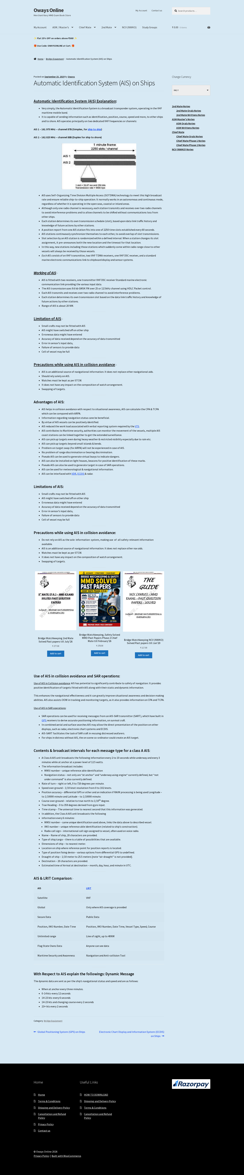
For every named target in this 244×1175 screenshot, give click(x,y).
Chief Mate (85, 27)
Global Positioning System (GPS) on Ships (61, 1032)
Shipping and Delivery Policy (54, 1107)
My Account (141, 10)
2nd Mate (106, 27)
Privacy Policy (46, 1124)
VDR (74, 473)
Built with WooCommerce (66, 1156)
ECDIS (81, 473)
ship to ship (94, 129)
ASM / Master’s (60, 27)
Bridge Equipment (55, 58)
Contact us (157, 10)
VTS (137, 426)
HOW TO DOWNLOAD (96, 1094)
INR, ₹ (176, 90)
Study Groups (149, 27)
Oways (71, 76)
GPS (44, 720)
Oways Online (49, 10)
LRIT (88, 888)
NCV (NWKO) (129, 27)
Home (40, 58)
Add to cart (55, 653)
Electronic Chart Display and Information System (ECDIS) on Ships (131, 1034)
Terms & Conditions (49, 1101)
